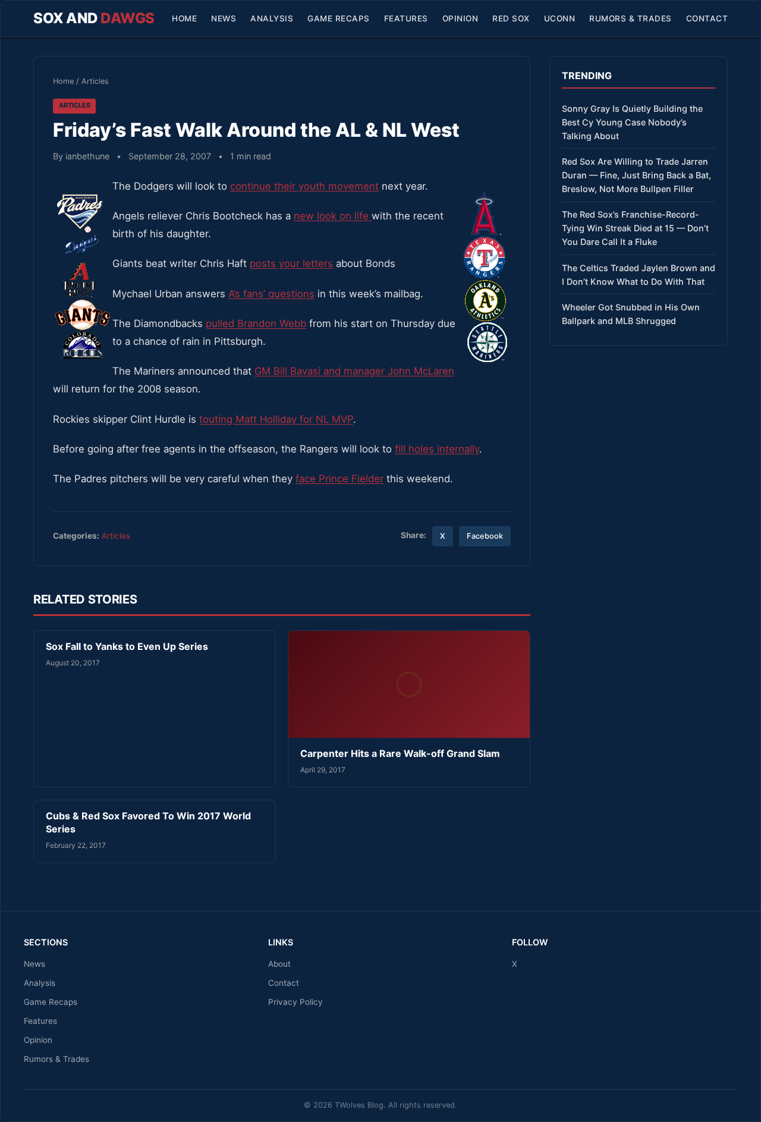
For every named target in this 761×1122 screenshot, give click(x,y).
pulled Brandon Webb (256, 323)
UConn (560, 18)
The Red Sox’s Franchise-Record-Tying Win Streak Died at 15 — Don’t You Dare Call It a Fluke (635, 228)
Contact (707, 18)
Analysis (271, 18)
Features (406, 18)
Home (184, 18)
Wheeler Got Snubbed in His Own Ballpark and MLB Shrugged (631, 314)
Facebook (485, 536)
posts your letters (291, 263)
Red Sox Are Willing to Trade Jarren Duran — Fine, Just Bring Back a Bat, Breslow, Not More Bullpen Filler (636, 175)
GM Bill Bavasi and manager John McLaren (354, 371)
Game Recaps (338, 18)
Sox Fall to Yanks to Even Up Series (127, 646)
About (279, 964)
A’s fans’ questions (271, 294)
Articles (95, 81)
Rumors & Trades (630, 18)
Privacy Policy (295, 1002)
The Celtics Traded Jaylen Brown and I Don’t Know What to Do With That (638, 275)
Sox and (94, 18)
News (223, 18)
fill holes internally (437, 449)
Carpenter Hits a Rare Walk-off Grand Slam (400, 753)
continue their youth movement (304, 186)
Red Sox (511, 18)
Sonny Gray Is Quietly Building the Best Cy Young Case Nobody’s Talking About (632, 122)
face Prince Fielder (339, 479)
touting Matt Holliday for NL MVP (276, 419)
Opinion (460, 18)
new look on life (333, 216)
